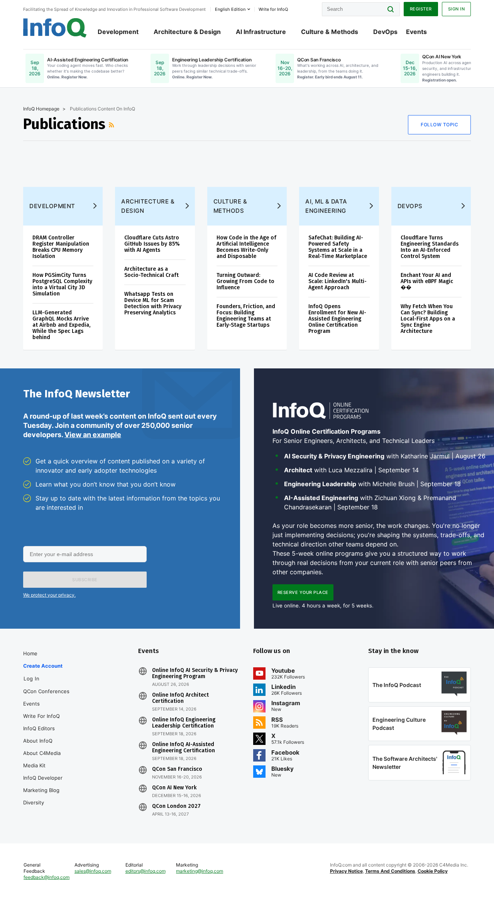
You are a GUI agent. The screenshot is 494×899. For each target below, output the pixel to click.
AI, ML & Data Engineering (326, 206)
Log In (31, 678)
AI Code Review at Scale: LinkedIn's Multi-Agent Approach (337, 281)
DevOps (385, 32)
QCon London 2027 (176, 806)
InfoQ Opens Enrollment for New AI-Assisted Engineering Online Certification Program (337, 318)
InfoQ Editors (39, 728)
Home (30, 653)
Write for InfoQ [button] (273, 9)
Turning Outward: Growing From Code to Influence (245, 281)
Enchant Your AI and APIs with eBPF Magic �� (427, 281)
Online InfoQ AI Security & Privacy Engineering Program (195, 673)
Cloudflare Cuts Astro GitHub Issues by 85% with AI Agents (152, 243)
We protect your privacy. (49, 595)
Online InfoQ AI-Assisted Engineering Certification (183, 747)
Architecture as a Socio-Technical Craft (151, 272)
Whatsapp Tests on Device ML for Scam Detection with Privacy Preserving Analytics (152, 303)
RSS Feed (112, 124)
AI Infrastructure (261, 32)
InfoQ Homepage (41, 109)
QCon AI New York (174, 788)
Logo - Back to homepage (55, 27)
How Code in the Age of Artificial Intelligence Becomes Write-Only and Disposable (246, 247)
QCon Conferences (46, 691)
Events (416, 32)
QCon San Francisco (177, 769)
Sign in (456, 9)
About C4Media (42, 753)
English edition (230, 9)
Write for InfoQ (41, 716)
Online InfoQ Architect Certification (180, 698)
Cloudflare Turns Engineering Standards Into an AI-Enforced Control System (429, 247)
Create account (43, 666)
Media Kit (34, 765)
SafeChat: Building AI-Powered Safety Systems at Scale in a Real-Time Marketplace (337, 247)
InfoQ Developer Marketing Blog (43, 784)
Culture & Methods (329, 32)
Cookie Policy (433, 871)
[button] (85, 580)
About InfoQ (37, 741)
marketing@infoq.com (199, 871)
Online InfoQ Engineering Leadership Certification (183, 723)
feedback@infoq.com (46, 877)
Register (421, 9)
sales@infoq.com (92, 871)
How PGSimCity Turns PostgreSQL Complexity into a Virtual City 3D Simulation (62, 284)
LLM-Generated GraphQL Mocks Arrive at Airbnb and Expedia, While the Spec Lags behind (61, 325)
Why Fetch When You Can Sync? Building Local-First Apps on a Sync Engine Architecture (428, 318)
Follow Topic (439, 124)
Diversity (33, 802)
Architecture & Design (187, 32)
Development (118, 32)
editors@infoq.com (145, 871)
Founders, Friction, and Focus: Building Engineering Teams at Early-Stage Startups (246, 315)
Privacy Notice (346, 871)
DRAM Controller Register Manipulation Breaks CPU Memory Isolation (60, 247)
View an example (92, 435)
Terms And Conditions (390, 871)
